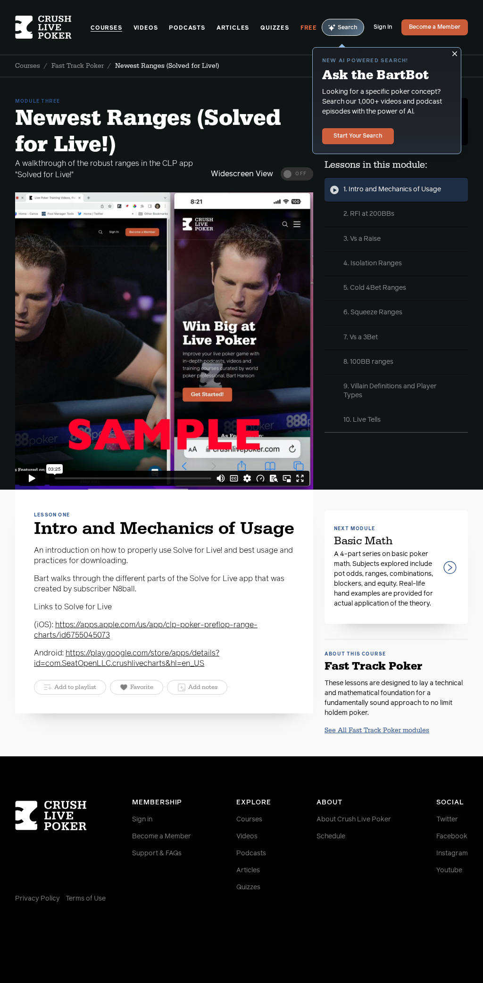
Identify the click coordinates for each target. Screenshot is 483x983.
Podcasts (187, 28)
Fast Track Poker (77, 66)
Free (308, 28)
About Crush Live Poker (353, 819)
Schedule (330, 836)
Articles (233, 28)
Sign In (383, 27)
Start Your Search (358, 136)
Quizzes (274, 28)
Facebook (451, 836)
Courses (106, 28)
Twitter (447, 819)
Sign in (142, 819)
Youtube (449, 870)
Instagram (452, 853)
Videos (145, 28)
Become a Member (434, 27)
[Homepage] (53, 27)
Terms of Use (86, 898)
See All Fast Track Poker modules (377, 730)
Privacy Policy (37, 898)
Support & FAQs (157, 853)
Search (348, 28)
